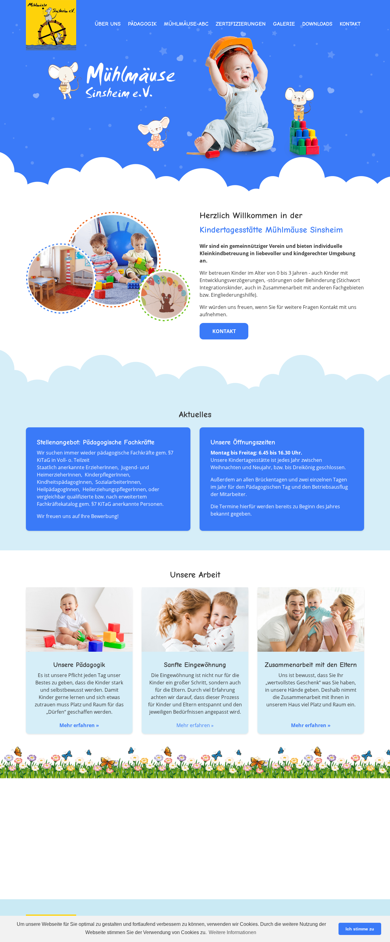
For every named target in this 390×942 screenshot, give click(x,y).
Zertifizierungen (241, 24)
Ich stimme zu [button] (360, 928)
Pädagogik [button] (142, 24)
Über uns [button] (108, 24)
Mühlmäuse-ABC (186, 24)
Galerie (284, 24)
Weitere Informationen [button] (232, 932)
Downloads (317, 24)
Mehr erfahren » (79, 725)
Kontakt (350, 24)
